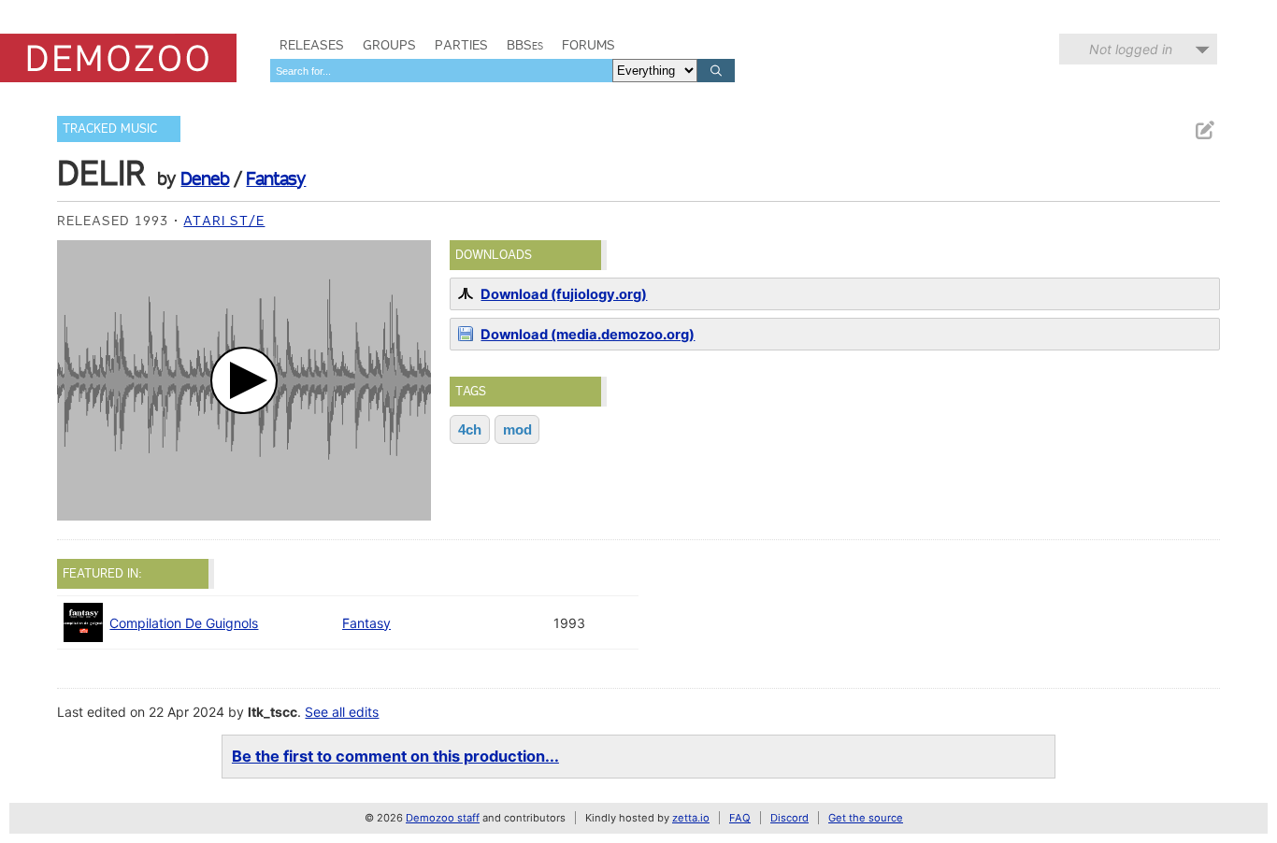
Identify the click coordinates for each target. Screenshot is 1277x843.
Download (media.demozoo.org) (588, 334)
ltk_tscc (272, 712)
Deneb (204, 178)
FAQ (740, 817)
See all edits (342, 712)
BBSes (525, 44)
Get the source (865, 817)
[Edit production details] (1204, 130)
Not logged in (1130, 49)
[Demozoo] (118, 58)
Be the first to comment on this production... (395, 756)
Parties (461, 44)
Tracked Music (110, 128)
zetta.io (691, 817)
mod (517, 429)
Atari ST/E (224, 220)
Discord (789, 817)
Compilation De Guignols (183, 623)
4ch (469, 429)
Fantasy (276, 178)
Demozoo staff (443, 817)
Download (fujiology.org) (564, 294)
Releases (312, 44)
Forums (588, 44)
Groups (389, 44)
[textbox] (441, 70)
